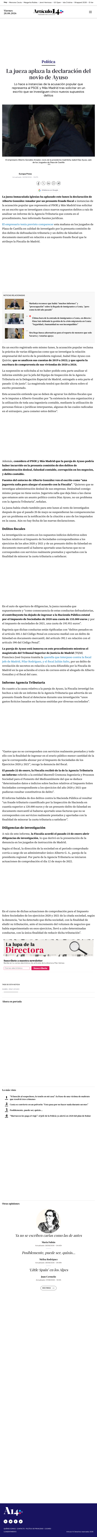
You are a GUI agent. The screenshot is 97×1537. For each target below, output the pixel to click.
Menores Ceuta (15, 2)
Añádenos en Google (50, 190)
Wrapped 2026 (80, 2)
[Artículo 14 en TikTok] (21, 1521)
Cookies (48, 1529)
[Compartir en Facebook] (38, 183)
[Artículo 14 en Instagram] (11, 1521)
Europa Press (25, 174)
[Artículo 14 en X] (5, 1521)
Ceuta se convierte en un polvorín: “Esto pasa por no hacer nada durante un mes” (49, 1104)
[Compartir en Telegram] (58, 183)
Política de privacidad (34, 1529)
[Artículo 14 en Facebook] (16, 1521)
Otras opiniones (11, 1203)
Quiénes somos (10, 1529)
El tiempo (92, 2)
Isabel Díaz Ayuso (10, 989)
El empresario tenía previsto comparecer (28, 224)
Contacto (21, 1529)
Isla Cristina (67, 2)
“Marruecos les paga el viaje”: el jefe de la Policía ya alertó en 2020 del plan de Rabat (50, 1115)
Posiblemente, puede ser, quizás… (26, 1110)
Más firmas (46, 1288)
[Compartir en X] (43, 183)
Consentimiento (10, 1532)
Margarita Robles (30, 2)
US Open (57, 2)
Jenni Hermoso (45, 2)
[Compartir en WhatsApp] (53, 183)
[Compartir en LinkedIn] (48, 183)
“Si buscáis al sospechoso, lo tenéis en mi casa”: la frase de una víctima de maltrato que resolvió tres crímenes (50, 1098)
